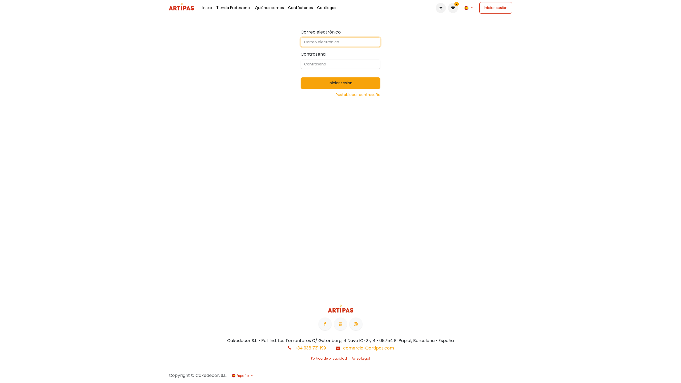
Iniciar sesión (496, 7)
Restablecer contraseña (358, 94)
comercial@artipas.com (368, 348)
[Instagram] (356, 324)
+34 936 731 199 (310, 348)
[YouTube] (340, 324)
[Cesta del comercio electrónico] (441, 8)
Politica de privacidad (329, 358)
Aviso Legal (361, 358)
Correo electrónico (321, 32)
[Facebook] (325, 324)
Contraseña (313, 54)
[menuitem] (207, 8)
